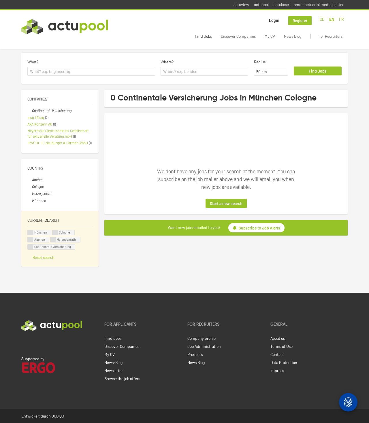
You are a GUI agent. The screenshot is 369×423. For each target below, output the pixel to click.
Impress (277, 370)
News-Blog (113, 362)
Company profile (201, 338)
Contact (277, 354)
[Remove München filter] (29, 200)
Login (274, 20)
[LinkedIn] (24, 343)
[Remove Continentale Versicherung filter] (29, 110)
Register (300, 20)
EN (331, 19)
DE (322, 19)
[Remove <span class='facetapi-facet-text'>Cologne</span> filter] (55, 232)
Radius (260, 61)
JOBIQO (58, 415)
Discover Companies (238, 36)
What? (32, 61)
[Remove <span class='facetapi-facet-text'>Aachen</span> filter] (30, 239)
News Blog (292, 36)
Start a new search (226, 203)
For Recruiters (330, 36)
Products (195, 354)
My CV (270, 36)
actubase (281, 4)
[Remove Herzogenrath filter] (29, 193)
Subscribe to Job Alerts (259, 227)
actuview (241, 4)
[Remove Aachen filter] (29, 179)
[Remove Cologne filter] (29, 186)
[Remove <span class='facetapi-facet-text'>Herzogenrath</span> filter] (53, 239)
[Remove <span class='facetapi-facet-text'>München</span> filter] (30, 232)
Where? (167, 61)
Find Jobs (203, 36)
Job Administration (204, 346)
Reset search (43, 257)
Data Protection (283, 362)
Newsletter (113, 370)
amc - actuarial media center (319, 4)
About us (277, 338)
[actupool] (64, 26)
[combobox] (91, 71)
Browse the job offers (122, 378)
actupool (261, 4)
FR (341, 19)
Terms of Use (281, 346)
